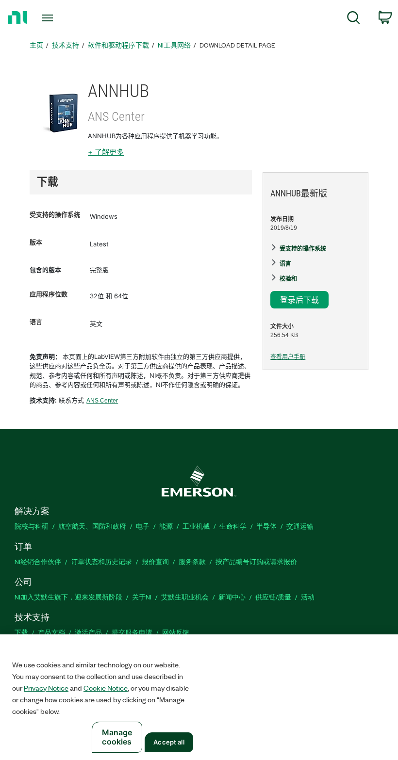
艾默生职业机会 (185, 596)
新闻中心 (232, 596)
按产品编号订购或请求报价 (256, 561)
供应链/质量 (273, 596)
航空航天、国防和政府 (92, 526)
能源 (166, 526)
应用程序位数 (48, 294)
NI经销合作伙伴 (38, 561)
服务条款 (192, 561)
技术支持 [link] (65, 44)
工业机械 (196, 526)
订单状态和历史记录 (101, 561)
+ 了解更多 (106, 152)
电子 (142, 526)
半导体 (266, 526)
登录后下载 (299, 299)
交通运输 (300, 526)
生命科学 (233, 526)
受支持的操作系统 (55, 214)
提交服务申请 (132, 632)
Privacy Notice (46, 688)
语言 (36, 321)
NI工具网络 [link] (174, 44)
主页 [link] (36, 44)
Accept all (168, 742)
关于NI (141, 596)
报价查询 (155, 561)
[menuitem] (353, 19)
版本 (36, 242)
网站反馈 (175, 632)
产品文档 (51, 632)
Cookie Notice (105, 688)
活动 (308, 596)
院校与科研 (32, 526)
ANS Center (102, 400)
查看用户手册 (287, 357)
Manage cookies (117, 737)
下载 (21, 632)
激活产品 (88, 632)
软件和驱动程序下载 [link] (118, 44)
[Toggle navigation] (59, 17)
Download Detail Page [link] (237, 44)
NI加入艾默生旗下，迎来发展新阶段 (68, 596)
